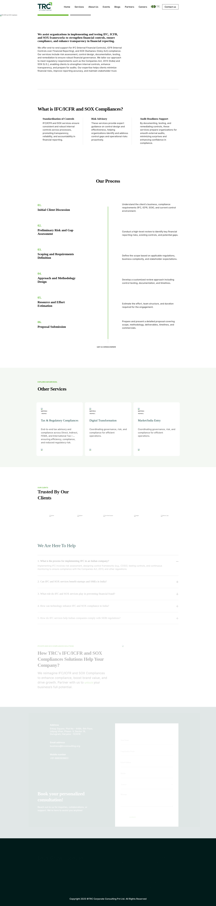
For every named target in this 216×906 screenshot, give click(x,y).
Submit (132, 817)
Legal (148, 872)
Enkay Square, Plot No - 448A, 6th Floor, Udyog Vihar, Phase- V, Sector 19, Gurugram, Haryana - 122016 (71, 731)
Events (106, 7)
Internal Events (122, 872)
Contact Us (120, 887)
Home (67, 7)
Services (79, 7)
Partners (129, 7)
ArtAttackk (199, 898)
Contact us (170, 7)
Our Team (120, 862)
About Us (93, 7)
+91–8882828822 (59, 758)
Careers (143, 7)
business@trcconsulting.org (65, 746)
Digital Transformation (157, 882)
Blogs (117, 7)
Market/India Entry (155, 877)
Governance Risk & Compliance (161, 857)
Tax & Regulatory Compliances (161, 887)
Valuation (150, 867)
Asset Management (155, 862)
